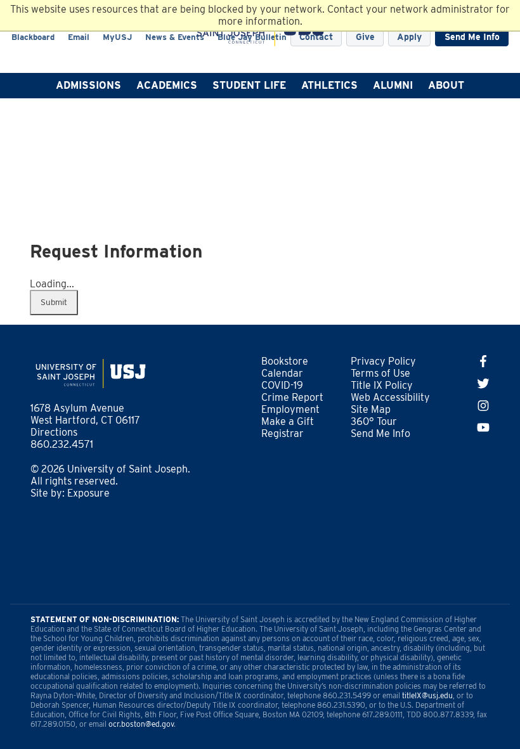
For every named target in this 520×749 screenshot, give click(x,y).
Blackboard (33, 37)
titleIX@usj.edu (427, 695)
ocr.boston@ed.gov (141, 724)
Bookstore (284, 361)
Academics (166, 85)
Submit (54, 302)
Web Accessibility (390, 397)
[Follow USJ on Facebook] (483, 364)
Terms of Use (380, 373)
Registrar (282, 433)
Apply (409, 37)
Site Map (371, 409)
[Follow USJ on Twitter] (483, 386)
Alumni (393, 85)
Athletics (329, 85)
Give (365, 37)
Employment (290, 409)
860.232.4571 (61, 444)
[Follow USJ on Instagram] (483, 408)
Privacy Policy (383, 361)
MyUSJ (117, 37)
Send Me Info (472, 37)
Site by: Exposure (70, 493)
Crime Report (292, 397)
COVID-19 (282, 385)
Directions (53, 432)
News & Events (174, 37)
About (446, 85)
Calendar (282, 373)
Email (78, 37)
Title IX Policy (382, 385)
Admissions (88, 85)
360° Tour (374, 421)
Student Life (249, 85)
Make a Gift (287, 421)
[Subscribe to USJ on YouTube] (483, 430)
